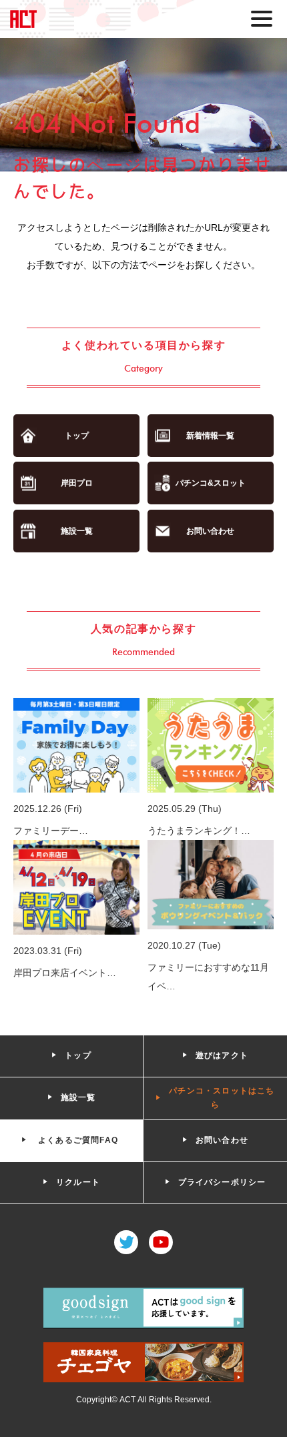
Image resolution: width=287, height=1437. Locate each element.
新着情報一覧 (210, 435)
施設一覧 (77, 531)
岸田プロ (77, 483)
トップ (77, 435)
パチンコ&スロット (211, 483)
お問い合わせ (210, 531)
